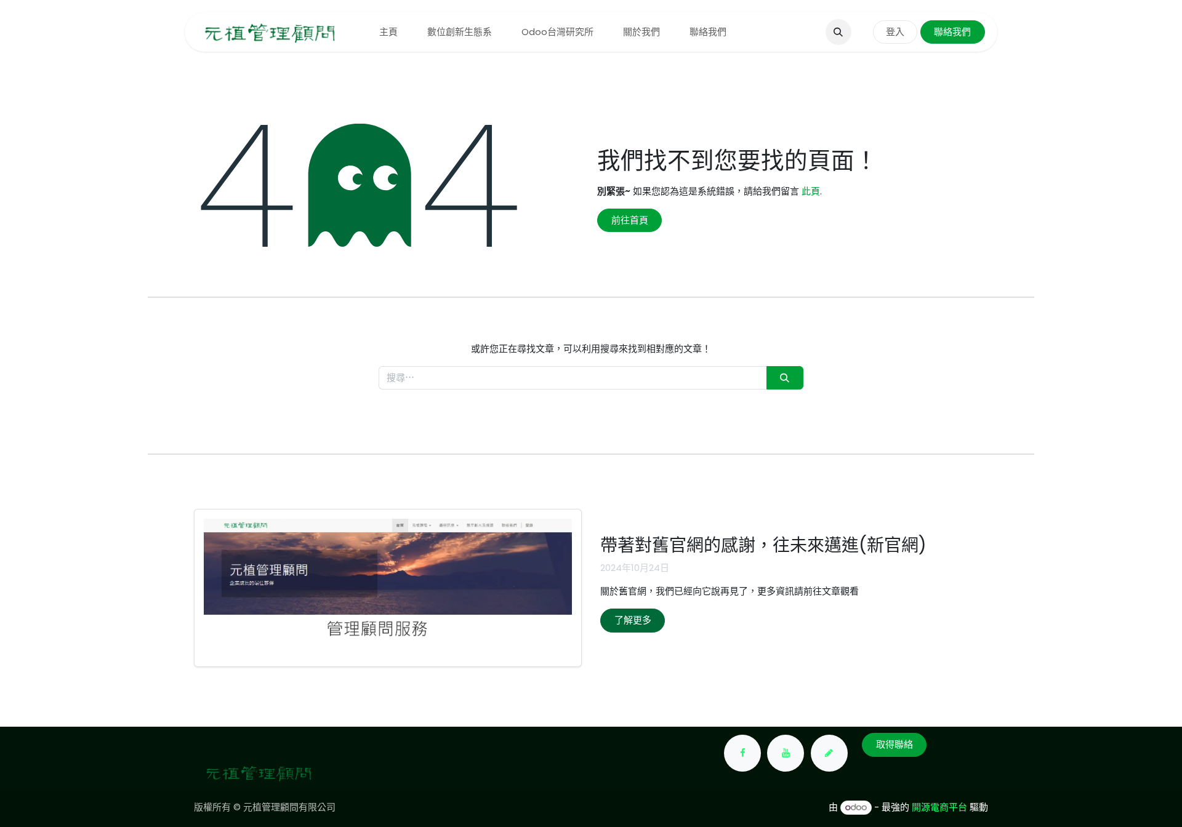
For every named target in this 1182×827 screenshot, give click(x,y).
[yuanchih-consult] (829, 753)
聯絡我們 (952, 31)
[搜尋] (784, 378)
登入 (895, 31)
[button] (838, 32)
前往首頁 (629, 220)
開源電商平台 (939, 807)
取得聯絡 (894, 744)
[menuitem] (388, 32)
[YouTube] (785, 753)
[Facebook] (742, 753)
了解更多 (632, 619)
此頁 (811, 191)
